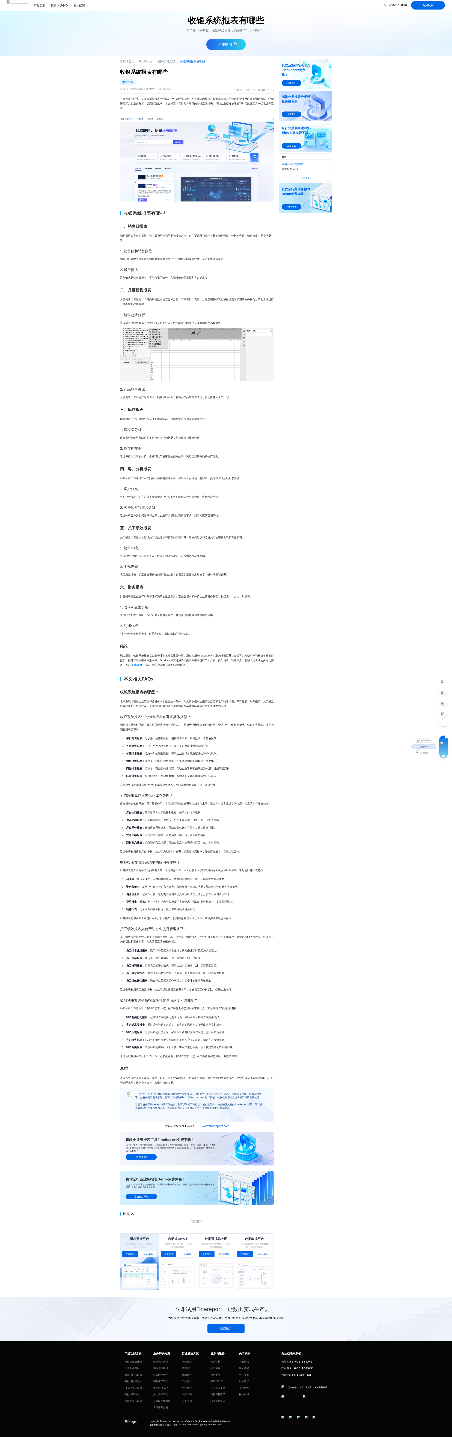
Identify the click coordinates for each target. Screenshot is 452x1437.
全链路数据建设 (133, 1361)
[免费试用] (197, 157)
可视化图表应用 (133, 1387)
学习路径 (215, 1368)
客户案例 (244, 1374)
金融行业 (187, 1374)
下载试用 (136, 665)
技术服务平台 (217, 1387)
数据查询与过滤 (133, 1374)
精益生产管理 (160, 1381)
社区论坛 (244, 1381)
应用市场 (215, 1374)
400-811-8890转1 (304, 1361)
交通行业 (187, 1387)
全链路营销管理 (162, 1400)
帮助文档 (215, 1361)
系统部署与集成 (133, 1400)
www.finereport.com (216, 1126)
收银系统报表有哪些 (293, 164)
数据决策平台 (132, 1394)
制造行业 (187, 1361)
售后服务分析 (160, 1407)
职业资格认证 (217, 1400)
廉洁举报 (244, 1394)
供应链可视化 (160, 1387)
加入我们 (244, 1368)
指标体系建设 (160, 1368)
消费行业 (187, 1368)
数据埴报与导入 (133, 1381)
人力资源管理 (160, 1394)
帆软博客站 (127, 61)
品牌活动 (244, 1387)
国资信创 (187, 1400)
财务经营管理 (160, 1374)
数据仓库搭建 (160, 1361)
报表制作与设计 (133, 1368)
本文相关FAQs (290, 169)
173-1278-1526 (302, 1374)
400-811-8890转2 (304, 1368)
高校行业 (187, 1381)
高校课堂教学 (217, 1394)
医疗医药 (187, 1394)
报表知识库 (216, 1381)
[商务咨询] (443, 747)
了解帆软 (244, 1361)
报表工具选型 (166, 61)
